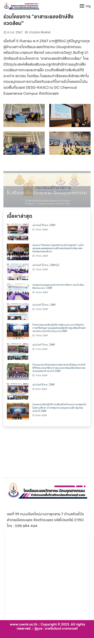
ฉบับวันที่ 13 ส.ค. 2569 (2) (45, 265)
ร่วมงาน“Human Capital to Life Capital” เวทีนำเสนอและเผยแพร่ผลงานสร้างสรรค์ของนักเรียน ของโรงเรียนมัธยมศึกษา (58, 248)
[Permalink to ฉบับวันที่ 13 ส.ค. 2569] (18, 311)
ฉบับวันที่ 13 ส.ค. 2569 (43, 305)
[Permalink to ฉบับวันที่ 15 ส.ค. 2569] (18, 231)
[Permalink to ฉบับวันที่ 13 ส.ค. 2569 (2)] (18, 271)
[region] (47, 189)
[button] (47, 189)
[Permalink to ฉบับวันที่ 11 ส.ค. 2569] (18, 351)
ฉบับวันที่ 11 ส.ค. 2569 (43, 345)
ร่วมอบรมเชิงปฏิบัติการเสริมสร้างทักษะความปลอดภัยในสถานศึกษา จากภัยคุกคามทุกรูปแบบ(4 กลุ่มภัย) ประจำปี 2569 (59, 407)
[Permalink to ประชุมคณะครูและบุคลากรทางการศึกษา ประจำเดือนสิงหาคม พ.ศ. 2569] (18, 291)
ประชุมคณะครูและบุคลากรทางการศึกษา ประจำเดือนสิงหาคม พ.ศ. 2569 (58, 286)
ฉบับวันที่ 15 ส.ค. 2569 (43, 225)
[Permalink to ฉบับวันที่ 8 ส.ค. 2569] (18, 391)
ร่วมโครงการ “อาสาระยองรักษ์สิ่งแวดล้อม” (38, 20)
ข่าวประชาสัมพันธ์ (39, 32)
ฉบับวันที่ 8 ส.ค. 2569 (43, 385)
